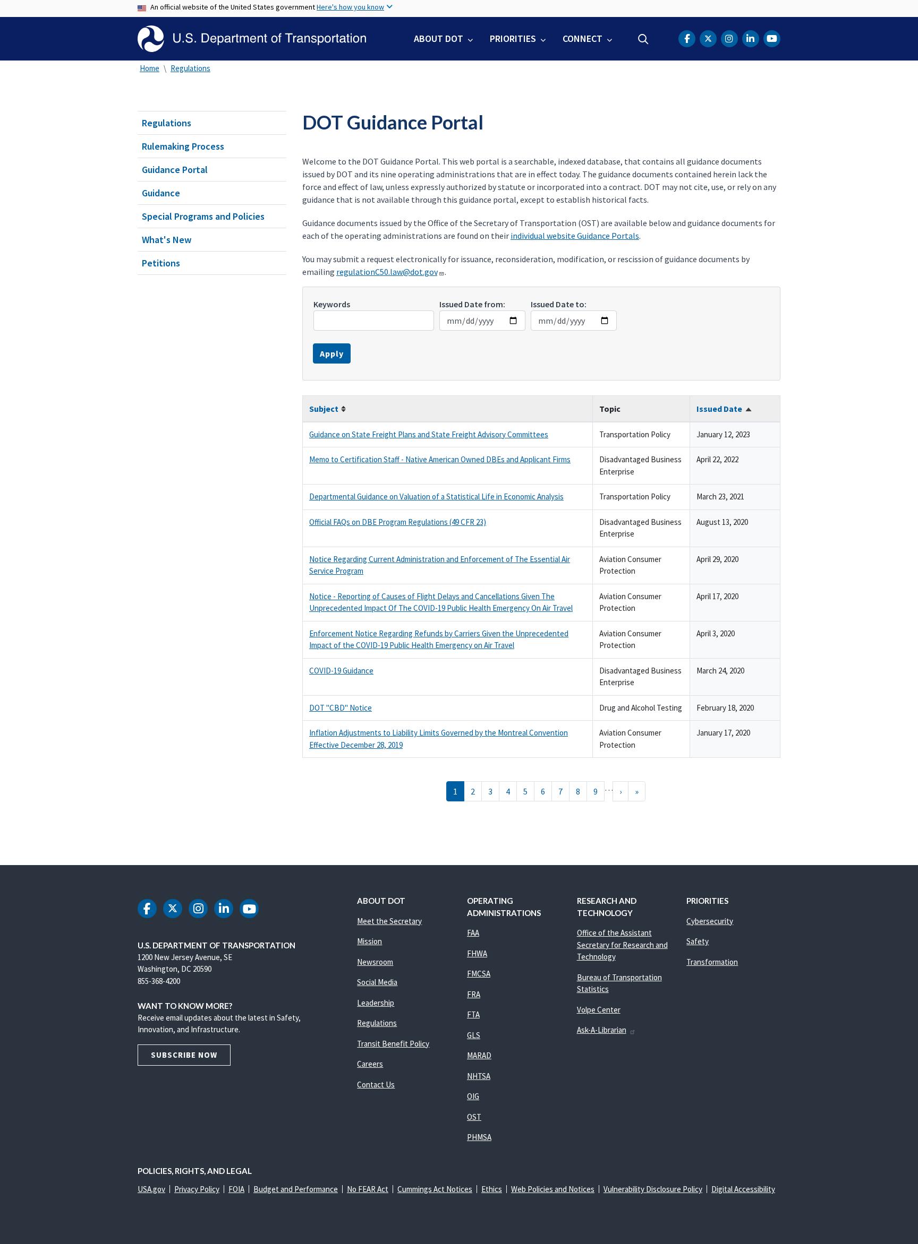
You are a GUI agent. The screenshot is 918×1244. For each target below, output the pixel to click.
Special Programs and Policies (203, 216)
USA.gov (151, 1189)
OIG (473, 1096)
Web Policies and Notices (552, 1189)
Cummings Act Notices (434, 1189)
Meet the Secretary (389, 921)
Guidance (161, 193)
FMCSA (478, 974)
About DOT (438, 38)
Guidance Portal (175, 169)
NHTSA (478, 1076)
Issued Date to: (558, 304)
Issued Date (724, 408)
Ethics (491, 1189)
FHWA (477, 953)
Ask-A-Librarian (601, 1030)
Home (149, 68)
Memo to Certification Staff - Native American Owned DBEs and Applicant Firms (440, 459)
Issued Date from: (472, 304)
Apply (332, 353)
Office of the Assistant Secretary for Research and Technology (622, 945)
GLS (473, 1035)
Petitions (161, 263)
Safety (697, 941)
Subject (327, 408)
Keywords (331, 304)
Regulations (190, 68)
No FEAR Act (367, 1189)
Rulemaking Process (183, 146)
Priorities (513, 38)
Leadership (375, 1003)
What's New (167, 240)
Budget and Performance (295, 1189)
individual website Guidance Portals (575, 235)
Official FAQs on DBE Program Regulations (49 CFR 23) (397, 522)
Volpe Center (598, 1010)
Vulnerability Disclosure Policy (653, 1189)
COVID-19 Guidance (341, 671)
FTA (473, 1014)
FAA (473, 933)
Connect (582, 38)
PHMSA (479, 1137)
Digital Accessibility (743, 1189)
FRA (473, 994)
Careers (370, 1064)
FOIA (236, 1189)
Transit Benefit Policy (393, 1044)
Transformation (712, 962)
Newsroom (375, 962)
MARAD (479, 1055)
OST (474, 1117)
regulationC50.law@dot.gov (386, 271)
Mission (369, 941)
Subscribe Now (184, 1055)
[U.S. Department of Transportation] (252, 38)
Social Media (377, 982)
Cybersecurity (709, 921)
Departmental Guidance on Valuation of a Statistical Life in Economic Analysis (436, 496)
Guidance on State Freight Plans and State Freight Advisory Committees (428, 434)
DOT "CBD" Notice (340, 708)
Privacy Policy (196, 1189)
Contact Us (376, 1084)
